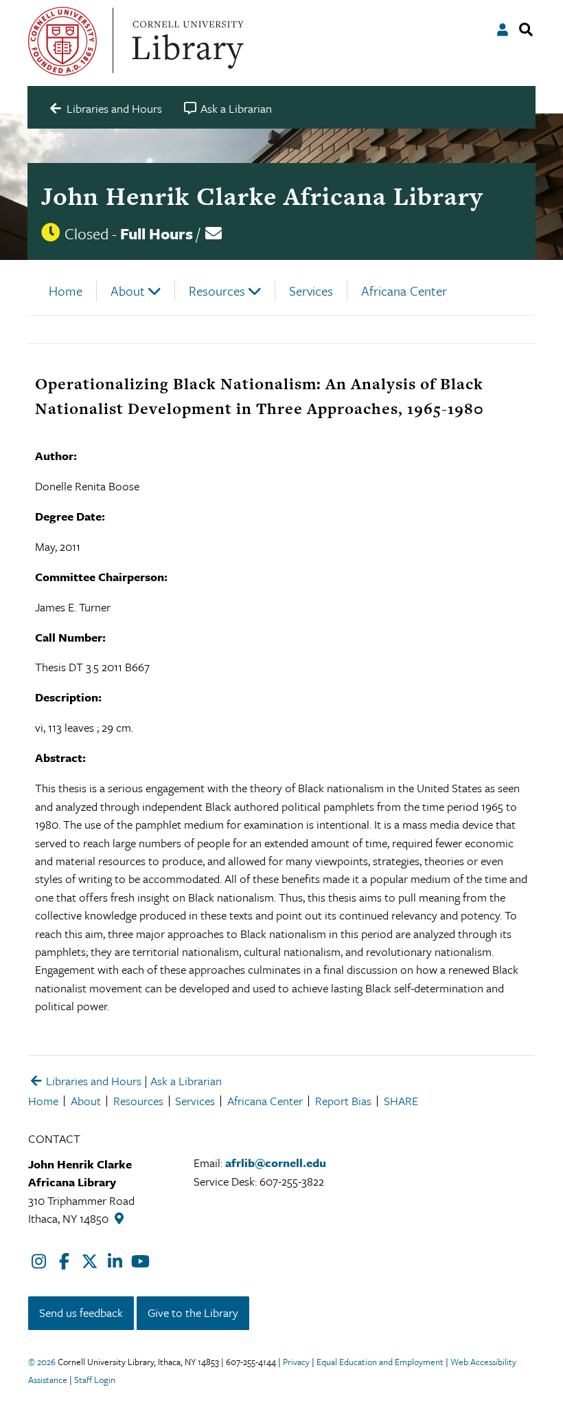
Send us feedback (81, 1312)
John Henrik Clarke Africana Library (262, 196)
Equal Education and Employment (380, 1362)
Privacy (296, 1362)
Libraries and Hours (92, 1080)
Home (65, 290)
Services (311, 290)
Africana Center (404, 290)
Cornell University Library (186, 41)
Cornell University (62, 41)
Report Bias (343, 1100)
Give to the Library (193, 1312)
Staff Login (94, 1379)
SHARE (401, 1100)
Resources (217, 290)
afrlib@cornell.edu (275, 1162)
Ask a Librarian (186, 1080)
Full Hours (156, 233)
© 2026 (42, 1362)
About (128, 290)
